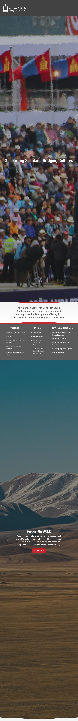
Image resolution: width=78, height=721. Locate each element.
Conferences (37, 333)
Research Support (58, 352)
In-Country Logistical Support (62, 349)
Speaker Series (38, 336)
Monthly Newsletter (59, 339)
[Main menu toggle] (74, 8)
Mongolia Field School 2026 (15, 333)
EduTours (9, 336)
